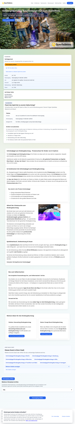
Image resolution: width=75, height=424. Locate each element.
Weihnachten (58, 3)
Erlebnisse (36, 3)
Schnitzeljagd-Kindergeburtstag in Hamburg (45, 356)
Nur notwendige (55, 416)
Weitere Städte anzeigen (13, 366)
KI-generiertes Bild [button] (69, 9)
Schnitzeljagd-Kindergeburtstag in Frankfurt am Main (21, 362)
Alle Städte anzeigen (11, 369)
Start (32, 3)
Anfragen (70, 3)
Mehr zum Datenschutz (31, 420)
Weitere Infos (8, 97)
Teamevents (44, 3)
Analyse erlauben (66, 416)
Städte (64, 3)
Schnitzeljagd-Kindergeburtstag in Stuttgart (53, 362)
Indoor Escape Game (46, 334)
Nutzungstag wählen (8, 20)
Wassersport (51, 3)
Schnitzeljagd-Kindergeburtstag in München (19, 359)
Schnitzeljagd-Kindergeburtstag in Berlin (18, 356)
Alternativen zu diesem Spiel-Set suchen (16, 71)
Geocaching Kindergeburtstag (17, 336)
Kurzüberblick (8, 94)
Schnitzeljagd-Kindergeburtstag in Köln (45, 359)
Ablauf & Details (9, 96)
